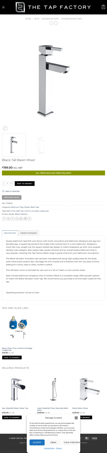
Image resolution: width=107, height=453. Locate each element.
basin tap (19, 211)
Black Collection (21, 214)
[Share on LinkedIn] (25, 219)
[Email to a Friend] (17, 219)
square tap (44, 211)
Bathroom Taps (50, 19)
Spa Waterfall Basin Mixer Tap (15, 408)
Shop (36, 19)
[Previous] (7, 79)
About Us (24, 443)
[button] (76, 418)
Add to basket (24, 183)
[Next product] (51, 23)
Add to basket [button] (12, 357)
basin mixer (11, 211)
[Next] (99, 79)
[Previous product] (56, 23)
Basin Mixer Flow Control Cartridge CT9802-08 (17, 349)
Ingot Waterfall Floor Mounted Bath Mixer (52, 409)
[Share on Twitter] (8, 219)
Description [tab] (10, 233)
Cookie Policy (49, 448)
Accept (37, 442)
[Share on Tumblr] (30, 219)
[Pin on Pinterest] (21, 219)
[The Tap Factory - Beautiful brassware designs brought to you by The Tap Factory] (53, 7)
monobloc (35, 211)
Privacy (59, 448)
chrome (27, 211)
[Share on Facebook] (4, 219)
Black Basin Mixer (80, 408)
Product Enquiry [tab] (28, 233)
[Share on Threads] (12, 219)
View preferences (71, 442)
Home (28, 19)
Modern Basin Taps (71, 19)
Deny (53, 442)
